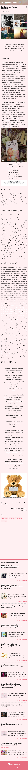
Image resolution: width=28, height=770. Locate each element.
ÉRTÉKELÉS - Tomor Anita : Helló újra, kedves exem (10, 567)
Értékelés (11, 518)
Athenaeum (5, 518)
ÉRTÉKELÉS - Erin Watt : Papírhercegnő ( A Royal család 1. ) (12, 646)
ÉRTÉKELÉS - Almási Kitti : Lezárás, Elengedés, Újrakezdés (11, 626)
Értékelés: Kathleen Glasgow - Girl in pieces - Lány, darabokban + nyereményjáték (12, 686)
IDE (7, 505)
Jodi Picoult (19, 518)
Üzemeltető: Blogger (15, 764)
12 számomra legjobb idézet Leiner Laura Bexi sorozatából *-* (12, 666)
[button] (26, 7)
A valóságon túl (11, 2)
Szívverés (4, 521)
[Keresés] (26, 3)
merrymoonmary (18, 767)
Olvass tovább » (22, 580)
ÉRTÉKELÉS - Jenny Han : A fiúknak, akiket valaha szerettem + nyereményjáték (12, 586)
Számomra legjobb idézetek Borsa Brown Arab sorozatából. (12, 744)
